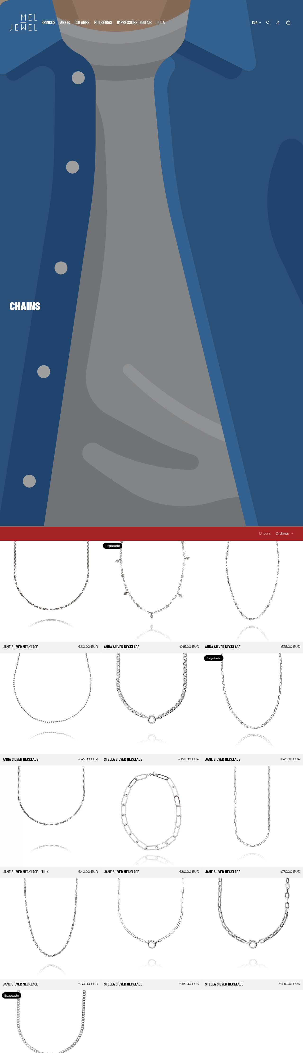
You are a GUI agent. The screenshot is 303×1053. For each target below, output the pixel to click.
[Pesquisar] (268, 22)
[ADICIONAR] (93, 634)
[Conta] (278, 22)
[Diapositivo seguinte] (94, 591)
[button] (285, 533)
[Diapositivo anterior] (7, 591)
